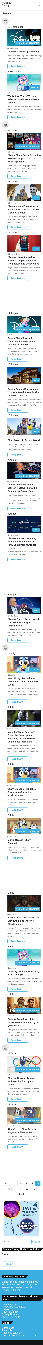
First (6, 1183)
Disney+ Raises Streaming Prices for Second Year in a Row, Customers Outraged (22, 541)
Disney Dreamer (11, 1314)
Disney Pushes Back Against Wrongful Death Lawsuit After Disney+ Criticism (23, 392)
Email (5, 1254)
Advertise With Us (12, 1332)
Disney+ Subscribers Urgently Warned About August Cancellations (23, 622)
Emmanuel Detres (14, 254)
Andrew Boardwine (15, 616)
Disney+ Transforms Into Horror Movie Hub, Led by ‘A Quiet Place (22, 1022)
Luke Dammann (14, 386)
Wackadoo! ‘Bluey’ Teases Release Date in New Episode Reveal (23, 99)
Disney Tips (8, 1309)
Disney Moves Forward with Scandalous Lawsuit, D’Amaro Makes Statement (23, 209)
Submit (9, 1264)
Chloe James (13, 152)
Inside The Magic (11, 1316)
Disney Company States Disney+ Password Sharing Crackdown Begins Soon (22, 487)
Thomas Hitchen (14, 729)
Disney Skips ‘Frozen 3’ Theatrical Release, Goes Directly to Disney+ (21, 341)
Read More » (17, 66)
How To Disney (10, 1311)
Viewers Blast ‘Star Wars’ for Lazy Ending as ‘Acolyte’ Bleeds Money (23, 920)
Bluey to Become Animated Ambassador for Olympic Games (22, 1081)
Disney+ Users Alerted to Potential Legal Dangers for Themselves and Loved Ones (23, 260)
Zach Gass (12, 93)
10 (27, 1188)
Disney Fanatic (10, 1304)
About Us (7, 1330)
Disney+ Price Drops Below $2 (23, 51)
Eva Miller (12, 675)
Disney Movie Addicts (14, 1307)
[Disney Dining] (8, 5)
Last (21, 1194)
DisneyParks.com (11, 1290)
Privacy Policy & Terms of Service (20, 1335)
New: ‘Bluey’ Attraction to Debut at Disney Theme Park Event (22, 681)
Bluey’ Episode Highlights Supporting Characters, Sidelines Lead (21, 792)
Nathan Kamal (13, 48)
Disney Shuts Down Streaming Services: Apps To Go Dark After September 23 (24, 158)
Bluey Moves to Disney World (23, 440)
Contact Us (8, 1327)
